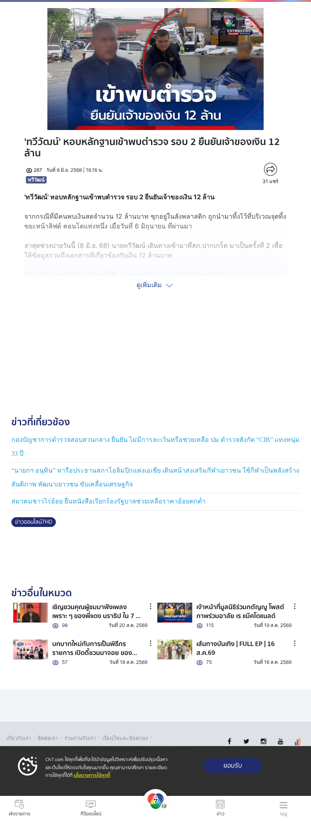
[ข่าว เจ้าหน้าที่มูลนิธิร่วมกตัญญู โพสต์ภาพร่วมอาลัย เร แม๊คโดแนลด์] (174, 613)
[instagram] (263, 741)
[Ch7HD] (155, 808)
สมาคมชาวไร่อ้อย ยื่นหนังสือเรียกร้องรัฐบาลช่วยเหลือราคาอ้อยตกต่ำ (108, 501)
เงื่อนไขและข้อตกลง (125, 738)
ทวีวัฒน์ (36, 180)
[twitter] (246, 741)
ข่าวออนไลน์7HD (33, 522)
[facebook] (229, 741)
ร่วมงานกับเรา (80, 738)
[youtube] (280, 741)
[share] (270, 169)
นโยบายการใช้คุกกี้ (92, 775)
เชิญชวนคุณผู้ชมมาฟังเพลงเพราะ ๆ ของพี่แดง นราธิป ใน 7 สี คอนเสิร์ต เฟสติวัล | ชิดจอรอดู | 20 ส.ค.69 (96, 621)
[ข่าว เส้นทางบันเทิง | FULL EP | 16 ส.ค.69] (174, 649)
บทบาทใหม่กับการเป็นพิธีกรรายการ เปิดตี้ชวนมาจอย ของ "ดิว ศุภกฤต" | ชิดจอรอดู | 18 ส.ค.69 (92, 657)
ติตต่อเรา (48, 738)
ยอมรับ (233, 765)
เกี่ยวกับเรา (18, 738)
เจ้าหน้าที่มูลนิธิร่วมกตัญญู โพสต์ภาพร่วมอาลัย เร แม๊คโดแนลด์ (240, 611)
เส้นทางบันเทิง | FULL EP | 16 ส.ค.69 (235, 648)
